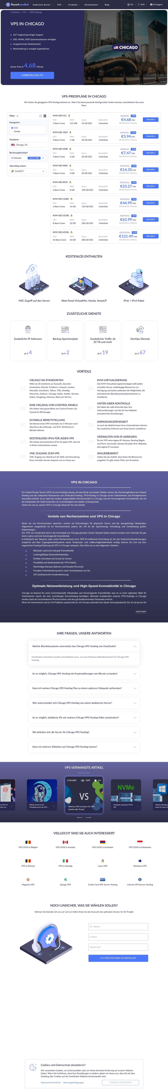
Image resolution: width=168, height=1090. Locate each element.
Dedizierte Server (41, 5)
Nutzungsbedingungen (73, 1083)
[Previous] (79, 817)
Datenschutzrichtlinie (51, 1083)
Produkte (73, 5)
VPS (59, 5)
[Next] (88, 817)
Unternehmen (91, 5)
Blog (107, 5)
